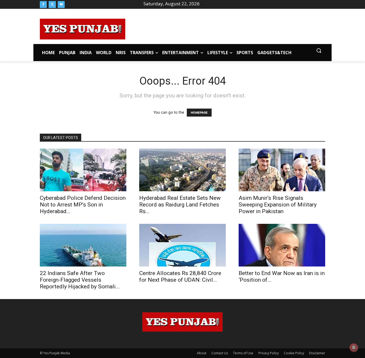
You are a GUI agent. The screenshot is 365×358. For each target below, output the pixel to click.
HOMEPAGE (199, 112)
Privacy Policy (268, 353)
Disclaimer (317, 353)
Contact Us (219, 353)
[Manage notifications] (354, 347)
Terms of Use (243, 353)
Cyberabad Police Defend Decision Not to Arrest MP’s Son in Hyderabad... (83, 204)
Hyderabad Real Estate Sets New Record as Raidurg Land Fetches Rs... (180, 204)
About (201, 353)
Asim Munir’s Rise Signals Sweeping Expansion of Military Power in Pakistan (278, 204)
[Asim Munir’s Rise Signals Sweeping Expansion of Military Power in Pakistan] (282, 170)
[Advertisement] (225, 28)
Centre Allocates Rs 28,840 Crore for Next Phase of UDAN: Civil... (180, 276)
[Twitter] (52, 4)
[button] (318, 50)
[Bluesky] (61, 4)
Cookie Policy (294, 353)
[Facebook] (43, 4)
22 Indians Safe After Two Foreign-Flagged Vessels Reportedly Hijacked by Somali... (80, 280)
